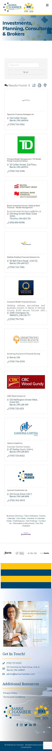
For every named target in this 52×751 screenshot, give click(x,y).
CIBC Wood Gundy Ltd (16, 396)
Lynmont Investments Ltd (17, 490)
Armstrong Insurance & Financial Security (23, 354)
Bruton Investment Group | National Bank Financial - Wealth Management (23, 207)
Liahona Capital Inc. (15, 443)
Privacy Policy (10, 693)
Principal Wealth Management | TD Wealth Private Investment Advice (24, 160)
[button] (5, 85)
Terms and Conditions (14, 697)
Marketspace (18, 521)
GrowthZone (26, 747)
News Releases (31, 516)
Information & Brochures (23, 523)
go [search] (27, 72)
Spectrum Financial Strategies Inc (20, 114)
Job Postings (31, 521)
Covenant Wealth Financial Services (21, 302)
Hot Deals (21, 518)
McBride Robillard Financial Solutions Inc (23, 257)
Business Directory (15, 516)
